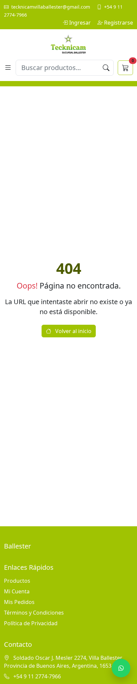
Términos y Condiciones (34, 612)
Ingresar (80, 22)
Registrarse (118, 22)
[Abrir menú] (8, 67)
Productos (17, 580)
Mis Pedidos (19, 602)
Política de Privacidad (31, 623)
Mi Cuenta (17, 591)
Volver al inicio (72, 331)
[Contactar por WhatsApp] (121, 668)
